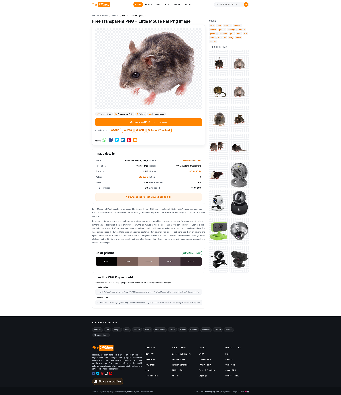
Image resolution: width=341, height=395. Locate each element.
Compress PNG (232, 376)
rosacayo (223, 34)
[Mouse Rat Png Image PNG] (218, 63)
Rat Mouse (188, 160)
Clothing (193, 330)
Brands (183, 330)
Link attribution (102, 287)
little (219, 26)
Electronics (160, 330)
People (117, 330)
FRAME (177, 4)
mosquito (222, 38)
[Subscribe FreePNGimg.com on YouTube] (110, 373)
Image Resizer (178, 359)
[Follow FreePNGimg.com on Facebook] (93, 373)
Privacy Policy (205, 365)
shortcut (227, 26)
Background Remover (181, 354)
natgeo (242, 30)
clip (245, 34)
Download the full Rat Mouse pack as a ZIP (150, 196)
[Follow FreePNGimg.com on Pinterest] (102, 373)
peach (222, 30)
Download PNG (150, 122)
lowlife (213, 42)
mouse (213, 30)
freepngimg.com (212, 392)
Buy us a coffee (110, 381)
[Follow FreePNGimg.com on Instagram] (106, 373)
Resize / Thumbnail (160, 130)
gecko (212, 34)
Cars (107, 330)
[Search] (246, 4)
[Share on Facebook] (110, 141)
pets (238, 34)
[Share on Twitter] (116, 141)
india (212, 38)
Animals (197, 160)
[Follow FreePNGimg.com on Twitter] (97, 373)
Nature (148, 330)
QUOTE (148, 4)
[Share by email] (135, 141)
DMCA (201, 354)
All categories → (101, 335)
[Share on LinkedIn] (122, 141)
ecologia (231, 30)
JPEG (129, 130)
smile (238, 38)
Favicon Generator (180, 365)
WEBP (116, 130)
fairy (231, 38)
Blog (227, 354)
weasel (237, 26)
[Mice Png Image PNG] (218, 147)
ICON (167, 4)
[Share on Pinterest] (129, 141)
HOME (138, 4)
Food (127, 330)
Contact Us (230, 365)
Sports (172, 330)
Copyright (203, 376)
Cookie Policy (205, 359)
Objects (229, 330)
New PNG (149, 354)
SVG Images (150, 365)
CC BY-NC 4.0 (195, 171)
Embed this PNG (102, 298)
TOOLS (188, 4)
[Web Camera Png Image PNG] (239, 175)
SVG (158, 4)
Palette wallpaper (193, 253)
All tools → (177, 376)
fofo (212, 26)
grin (232, 34)
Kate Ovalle (143, 177)
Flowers (137, 330)
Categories (150, 359)
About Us (229, 359)
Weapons (206, 330)
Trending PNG (151, 376)
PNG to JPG (177, 370)
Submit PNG (230, 370)
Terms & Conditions (207, 370)
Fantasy (217, 330)
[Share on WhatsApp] (104, 141)
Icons (147, 370)
